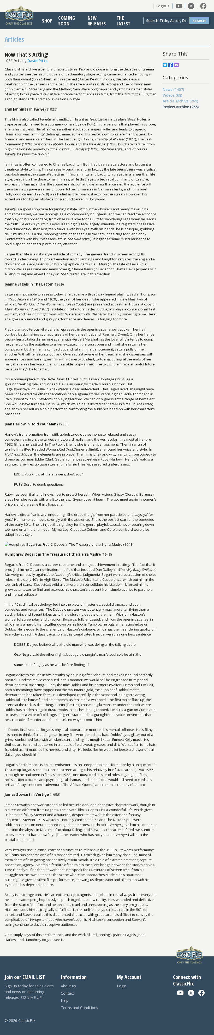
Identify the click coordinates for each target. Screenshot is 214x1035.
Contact (67, 993)
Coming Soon (66, 21)
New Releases (97, 21)
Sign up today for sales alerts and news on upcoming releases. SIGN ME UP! (29, 991)
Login (121, 985)
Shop (47, 21)
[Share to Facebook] (170, 65)
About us (68, 985)
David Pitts (37, 60)
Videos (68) (172, 95)
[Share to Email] (176, 65)
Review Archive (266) (181, 106)
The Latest (123, 21)
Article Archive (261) (180, 100)
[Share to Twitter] (165, 65)
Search (199, 20)
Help (64, 1000)
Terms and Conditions (79, 1007)
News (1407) (173, 89)
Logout (162, 5)
